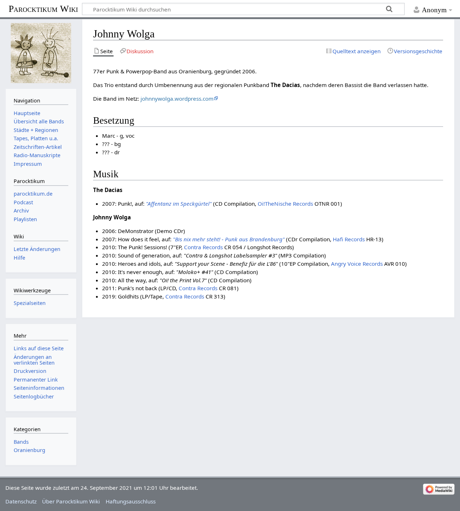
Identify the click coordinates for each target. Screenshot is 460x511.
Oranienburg (29, 450)
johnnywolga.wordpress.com (177, 98)
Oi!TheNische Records (285, 203)
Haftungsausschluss (131, 501)
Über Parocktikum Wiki (71, 501)
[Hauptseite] (41, 53)
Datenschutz (21, 501)
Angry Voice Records (357, 263)
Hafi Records (349, 239)
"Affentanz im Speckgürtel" (179, 203)
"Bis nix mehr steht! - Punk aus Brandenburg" (229, 239)
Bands (21, 441)
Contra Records (203, 247)
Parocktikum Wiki (43, 8)
